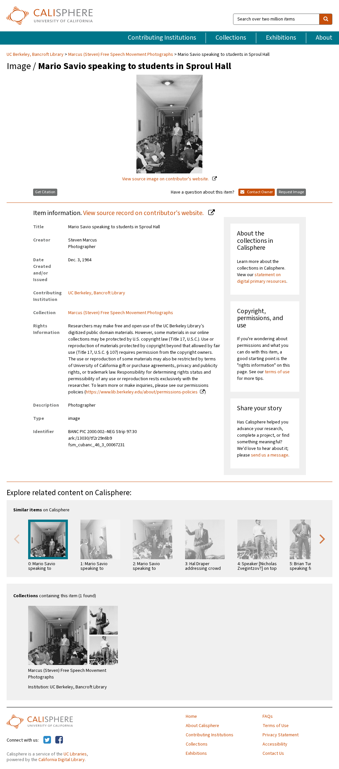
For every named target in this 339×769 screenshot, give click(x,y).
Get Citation (45, 192)
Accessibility (275, 744)
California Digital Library (61, 759)
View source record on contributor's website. (144, 213)
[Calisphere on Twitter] (47, 740)
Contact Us (273, 753)
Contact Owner (259, 192)
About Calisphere (202, 725)
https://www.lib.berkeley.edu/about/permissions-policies (142, 392)
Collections (231, 37)
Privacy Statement (281, 735)
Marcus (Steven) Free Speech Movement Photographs (120, 54)
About (324, 37)
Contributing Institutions (162, 37)
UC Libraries (75, 754)
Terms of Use (276, 725)
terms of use (277, 372)
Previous (16, 538)
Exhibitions (281, 37)
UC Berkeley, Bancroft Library (36, 54)
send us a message (269, 455)
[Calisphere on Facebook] (59, 740)
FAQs (268, 716)
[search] (325, 19)
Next (322, 538)
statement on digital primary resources (261, 278)
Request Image (291, 192)
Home (191, 716)
